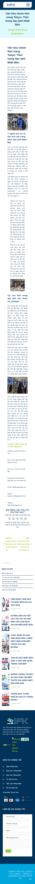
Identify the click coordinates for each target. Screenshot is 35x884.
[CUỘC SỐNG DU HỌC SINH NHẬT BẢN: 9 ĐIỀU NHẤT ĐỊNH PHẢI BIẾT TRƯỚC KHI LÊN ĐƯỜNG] (5, 643)
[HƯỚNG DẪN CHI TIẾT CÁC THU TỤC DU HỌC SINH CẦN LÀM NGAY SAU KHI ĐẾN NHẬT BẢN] (5, 622)
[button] (28, 5)
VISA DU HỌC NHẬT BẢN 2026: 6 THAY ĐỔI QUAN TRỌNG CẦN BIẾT (22, 661)
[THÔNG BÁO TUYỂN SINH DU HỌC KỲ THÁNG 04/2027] (5, 699)
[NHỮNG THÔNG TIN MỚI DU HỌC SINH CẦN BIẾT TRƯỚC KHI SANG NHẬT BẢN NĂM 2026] (5, 681)
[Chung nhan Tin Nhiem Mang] (16, 751)
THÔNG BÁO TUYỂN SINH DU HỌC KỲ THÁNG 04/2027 (22, 697)
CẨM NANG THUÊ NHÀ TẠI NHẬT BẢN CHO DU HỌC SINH (21, 602)
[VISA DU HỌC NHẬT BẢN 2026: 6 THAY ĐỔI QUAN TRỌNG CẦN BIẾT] (5, 663)
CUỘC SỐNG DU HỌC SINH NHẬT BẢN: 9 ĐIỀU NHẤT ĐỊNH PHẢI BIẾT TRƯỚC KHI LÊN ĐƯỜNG (21, 641)
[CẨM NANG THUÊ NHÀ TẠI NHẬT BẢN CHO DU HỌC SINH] (5, 604)
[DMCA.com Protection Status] (7, 745)
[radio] (9, 519)
